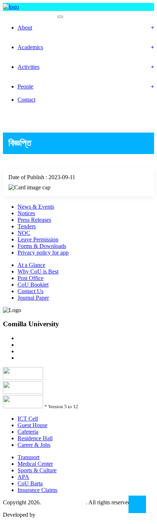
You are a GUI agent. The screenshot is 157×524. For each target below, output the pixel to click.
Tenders (27, 226)
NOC (24, 233)
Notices (26, 213)
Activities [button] (28, 67)
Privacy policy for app (43, 252)
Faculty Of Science (29, 14)
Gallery (27, 80)
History (27, 34)
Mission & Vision (39, 41)
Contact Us (30, 291)
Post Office (30, 278)
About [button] (25, 27)
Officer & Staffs (37, 93)
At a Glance (31, 265)
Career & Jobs (34, 445)
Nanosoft (47, 515)
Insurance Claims (37, 490)
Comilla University (64, 502)
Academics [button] (30, 47)
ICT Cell (28, 418)
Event (25, 73)
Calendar (29, 60)
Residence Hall (35, 438)
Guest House (32, 425)
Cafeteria (28, 432)
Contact (26, 99)
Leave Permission (38, 239)
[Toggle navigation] (60, 17)
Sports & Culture (37, 470)
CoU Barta (30, 483)
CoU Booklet (33, 284)
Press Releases (34, 220)
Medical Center (35, 464)
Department (32, 54)
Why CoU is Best (38, 271)
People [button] (25, 86)
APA (23, 477)
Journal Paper (33, 298)
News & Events (36, 207)
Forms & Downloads (42, 246)
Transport (28, 457)
